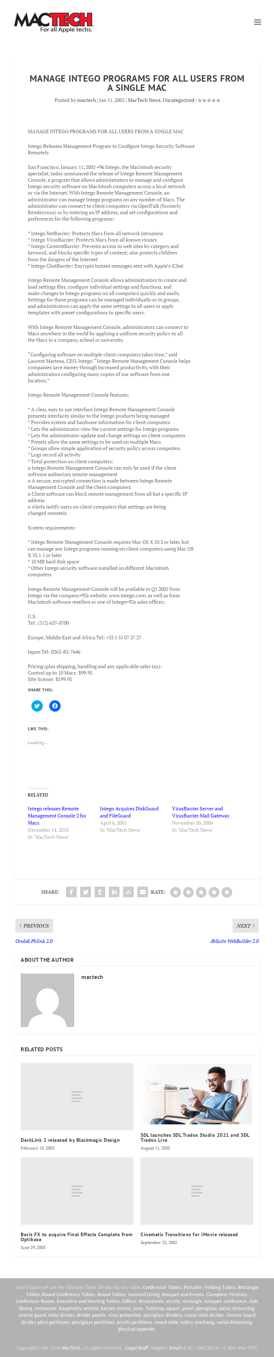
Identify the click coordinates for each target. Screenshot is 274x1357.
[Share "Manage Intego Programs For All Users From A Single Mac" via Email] (143, 892)
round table (166, 1322)
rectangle (192, 1301)
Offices (129, 1301)
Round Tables (111, 1294)
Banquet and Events (183, 1294)
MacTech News (144, 100)
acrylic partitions (134, 1322)
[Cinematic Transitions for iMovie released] (197, 1191)
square (173, 1308)
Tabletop (154, 1308)
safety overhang (197, 1322)
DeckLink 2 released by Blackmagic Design (70, 1140)
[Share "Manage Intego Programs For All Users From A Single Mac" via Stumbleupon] (128, 892)
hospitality (70, 1308)
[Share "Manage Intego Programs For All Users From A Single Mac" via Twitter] (85, 892)
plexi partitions (53, 1322)
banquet (213, 1301)
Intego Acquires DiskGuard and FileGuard (129, 812)
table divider (61, 1315)
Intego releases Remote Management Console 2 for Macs (57, 815)
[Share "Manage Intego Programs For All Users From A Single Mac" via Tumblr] (100, 892)
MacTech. (71, 1348)
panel (188, 1308)
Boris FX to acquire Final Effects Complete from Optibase (77, 1237)
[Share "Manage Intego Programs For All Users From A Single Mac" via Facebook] (71, 892)
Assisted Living (144, 1294)
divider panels (91, 1315)
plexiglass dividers (162, 1315)
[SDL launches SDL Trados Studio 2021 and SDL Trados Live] (197, 1094)
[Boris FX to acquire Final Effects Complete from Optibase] (77, 1191)
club (253, 1301)
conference (235, 1301)
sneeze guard (32, 1315)
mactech (86, 100)
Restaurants (151, 1301)
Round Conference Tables (68, 1294)
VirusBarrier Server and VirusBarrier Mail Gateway (200, 812)
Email (175, 1348)
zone (138, 1308)
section (91, 1308)
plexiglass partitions (93, 1322)
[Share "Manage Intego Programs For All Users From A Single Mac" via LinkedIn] (114, 892)
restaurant (46, 1308)
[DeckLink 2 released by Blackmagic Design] (77, 1096)
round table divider (204, 1315)
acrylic (173, 1301)
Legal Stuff (137, 1348)
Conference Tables (162, 1287)
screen (124, 1308)
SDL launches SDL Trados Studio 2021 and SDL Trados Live (195, 1137)
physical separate (136, 1329)
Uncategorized (178, 100)
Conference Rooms (35, 1301)
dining (25, 1308)
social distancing (236, 1308)
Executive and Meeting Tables (88, 1301)
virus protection (124, 1315)
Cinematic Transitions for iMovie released (189, 1234)
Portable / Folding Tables (210, 1287)
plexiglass (206, 1308)
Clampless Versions (226, 1294)
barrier (108, 1308)
